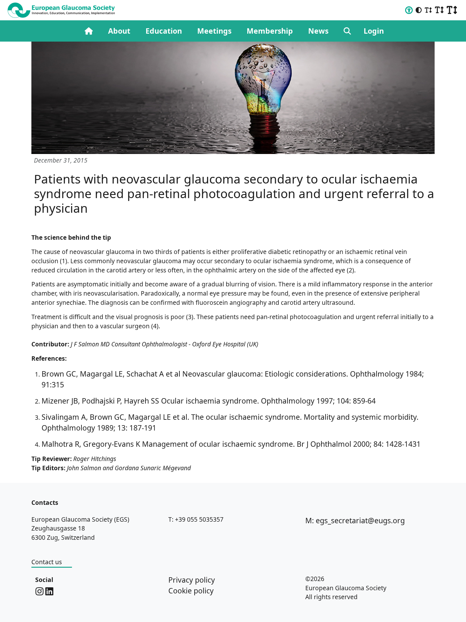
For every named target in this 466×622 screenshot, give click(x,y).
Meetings (214, 31)
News (318, 31)
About (119, 31)
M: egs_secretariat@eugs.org (355, 520)
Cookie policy (191, 590)
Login (374, 31)
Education (164, 31)
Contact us (46, 562)
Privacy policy (191, 580)
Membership (270, 31)
